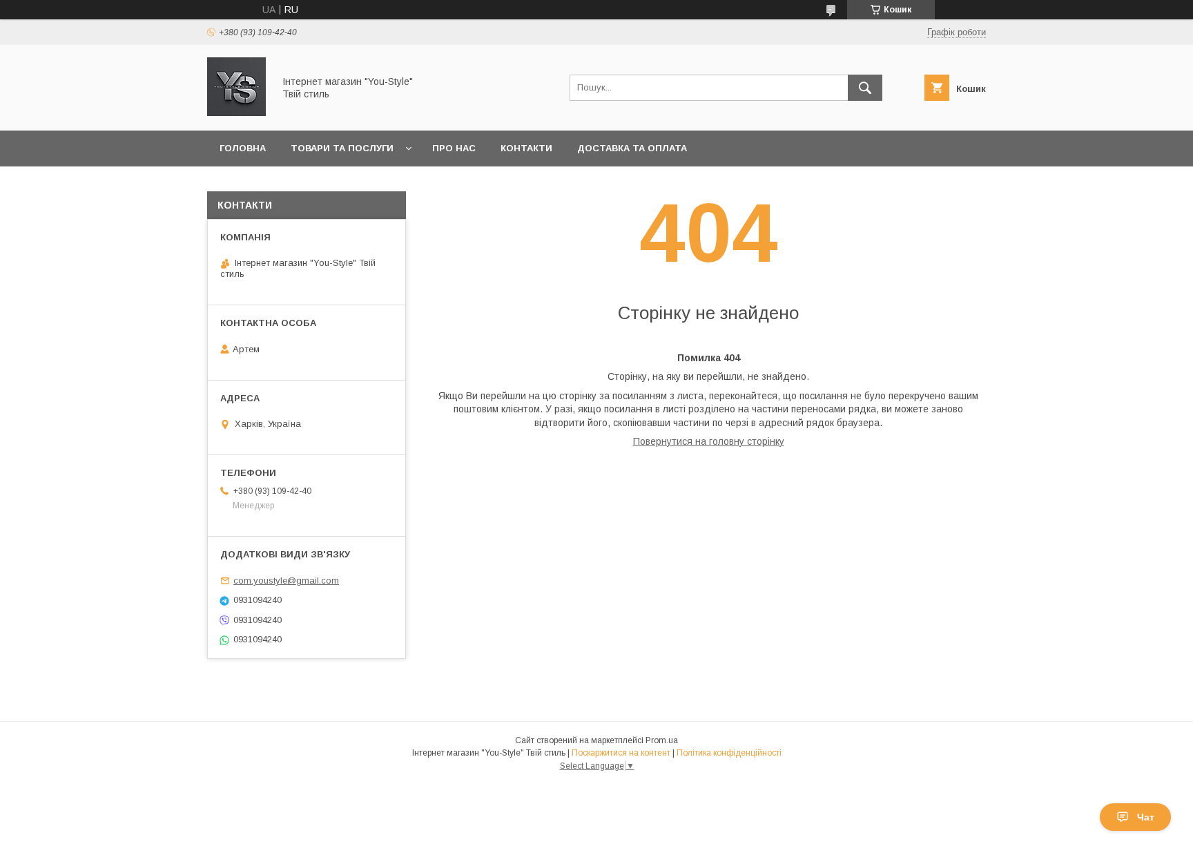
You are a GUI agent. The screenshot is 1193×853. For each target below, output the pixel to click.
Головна (243, 148)
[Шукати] (865, 88)
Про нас (454, 148)
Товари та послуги (342, 148)
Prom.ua (662, 740)
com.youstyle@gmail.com (286, 580)
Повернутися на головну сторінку (708, 441)
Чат (1145, 817)
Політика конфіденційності (729, 753)
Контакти (526, 148)
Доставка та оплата (632, 148)
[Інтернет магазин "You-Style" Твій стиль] (236, 112)
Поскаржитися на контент (621, 753)
